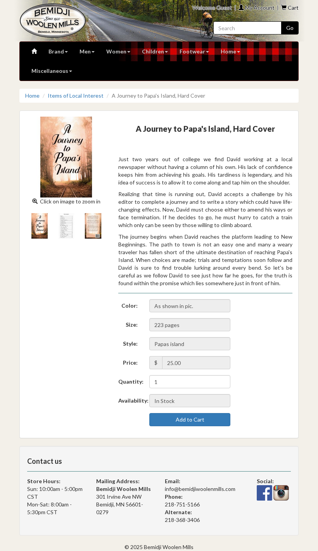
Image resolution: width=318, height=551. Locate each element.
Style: (130, 343)
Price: (130, 362)
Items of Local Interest (76, 95)
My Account (259, 7)
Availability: (130, 400)
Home (228, 51)
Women (116, 51)
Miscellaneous (49, 70)
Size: (132, 324)
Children (153, 51)
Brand (56, 51)
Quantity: (130, 381)
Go (290, 27)
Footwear (192, 51)
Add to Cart (190, 419)
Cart (293, 7)
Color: (129, 305)
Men (85, 51)
